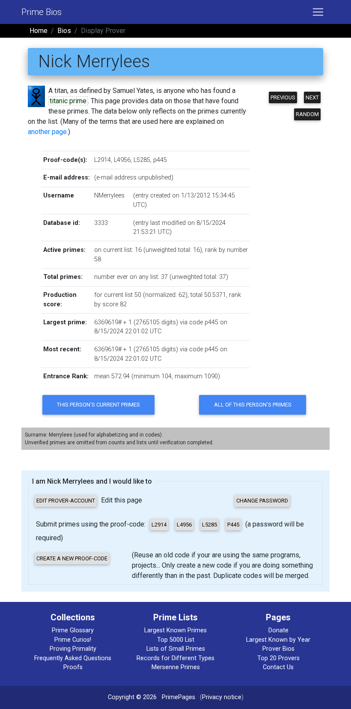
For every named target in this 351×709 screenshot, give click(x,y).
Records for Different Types (175, 658)
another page (47, 132)
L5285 (142, 160)
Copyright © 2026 (132, 697)
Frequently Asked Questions (72, 658)
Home (39, 31)
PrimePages (178, 697)
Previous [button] (283, 97)
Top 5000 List (175, 639)
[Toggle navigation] (318, 12)
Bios (64, 31)
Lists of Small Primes (175, 648)
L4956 (122, 160)
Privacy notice (221, 697)
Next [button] (312, 97)
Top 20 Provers (278, 658)
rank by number (226, 250)
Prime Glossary (73, 630)
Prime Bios (41, 12)
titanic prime (68, 101)
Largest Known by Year (278, 639)
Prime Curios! (72, 639)
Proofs (73, 667)
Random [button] (307, 114)
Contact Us (278, 667)
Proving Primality (73, 648)
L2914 (102, 160)
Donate (278, 630)
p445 (160, 160)
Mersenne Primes (176, 667)
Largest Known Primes (175, 630)
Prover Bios (278, 648)
